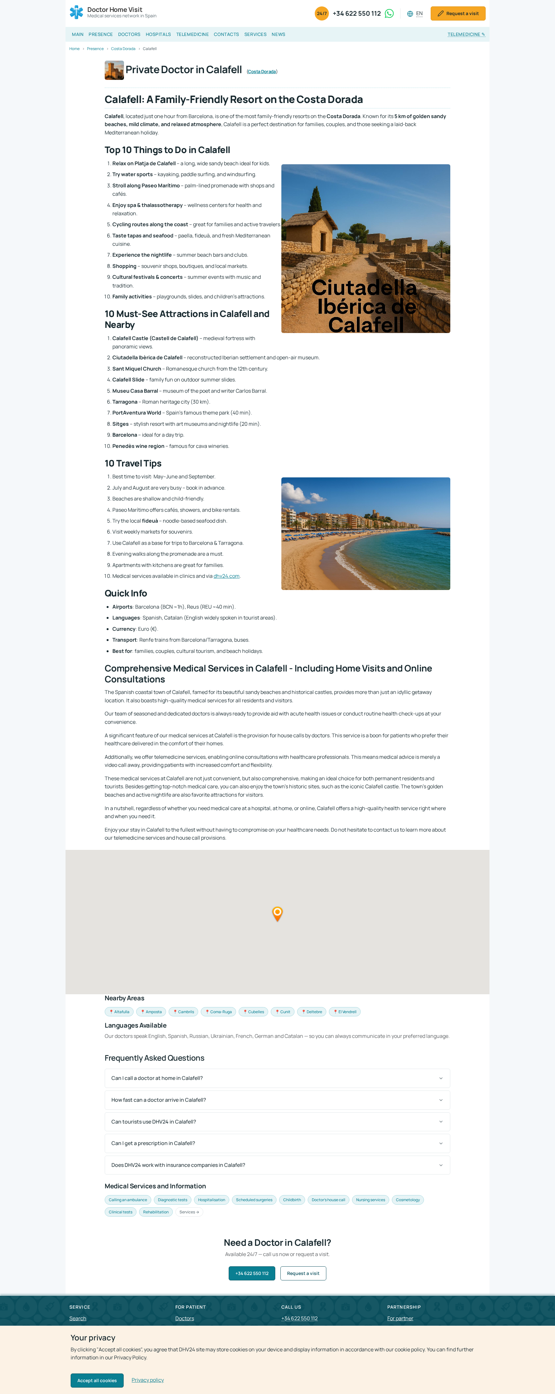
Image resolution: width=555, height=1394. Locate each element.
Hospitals (158, 34)
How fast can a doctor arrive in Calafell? (158, 1099)
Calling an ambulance (128, 1199)
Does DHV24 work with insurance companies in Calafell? (178, 1164)
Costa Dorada (262, 71)
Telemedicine (192, 34)
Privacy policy (148, 1379)
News (278, 34)
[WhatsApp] (389, 13)
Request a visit (303, 1273)
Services (255, 34)
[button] (277, 914)
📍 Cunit (282, 1011)
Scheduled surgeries (254, 1199)
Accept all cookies (97, 1380)
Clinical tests (120, 1212)
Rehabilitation (156, 1212)
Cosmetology (408, 1199)
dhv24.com (227, 575)
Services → (189, 1212)
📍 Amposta (151, 1011)
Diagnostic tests (172, 1199)
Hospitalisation (211, 1199)
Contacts (226, 34)
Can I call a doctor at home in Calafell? (157, 1078)
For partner (400, 1318)
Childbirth (292, 1199)
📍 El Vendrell (345, 1011)
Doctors (129, 34)
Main (78, 34)
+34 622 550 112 (357, 13)
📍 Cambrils (183, 1011)
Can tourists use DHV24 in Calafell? (153, 1121)
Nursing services (370, 1199)
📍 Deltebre (311, 1011)
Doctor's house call (328, 1199)
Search (77, 1318)
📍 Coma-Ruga (218, 1011)
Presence (101, 34)
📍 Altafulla (119, 1011)
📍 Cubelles (253, 1011)
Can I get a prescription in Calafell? (153, 1143)
